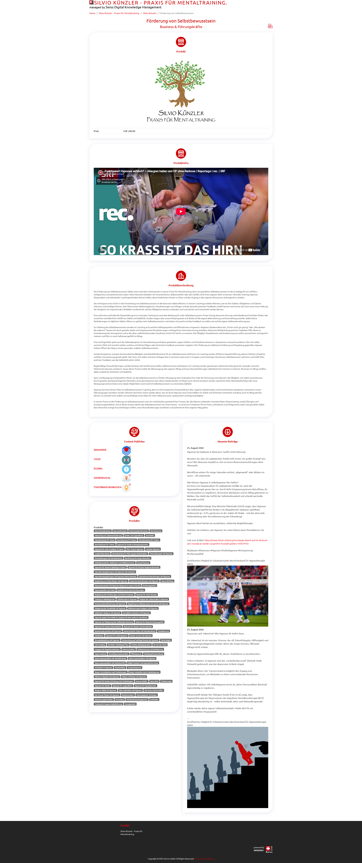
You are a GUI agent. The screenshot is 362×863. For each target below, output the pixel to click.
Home (92, 13)
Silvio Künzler (150, 13)
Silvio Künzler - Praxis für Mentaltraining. (119, 13)
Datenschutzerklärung (204, 858)
